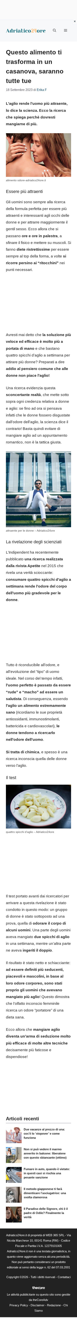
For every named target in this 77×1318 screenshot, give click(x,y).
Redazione (54, 1305)
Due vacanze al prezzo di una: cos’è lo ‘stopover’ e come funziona (44, 1133)
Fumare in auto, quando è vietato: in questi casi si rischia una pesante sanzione (47, 1173)
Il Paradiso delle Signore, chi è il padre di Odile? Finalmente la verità (46, 1213)
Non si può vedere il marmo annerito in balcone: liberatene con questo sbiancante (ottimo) (45, 1153)
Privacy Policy (18, 1305)
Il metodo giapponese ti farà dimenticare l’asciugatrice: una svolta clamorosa (45, 1193)
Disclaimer (37, 1305)
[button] (54, 31)
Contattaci (64, 1277)
